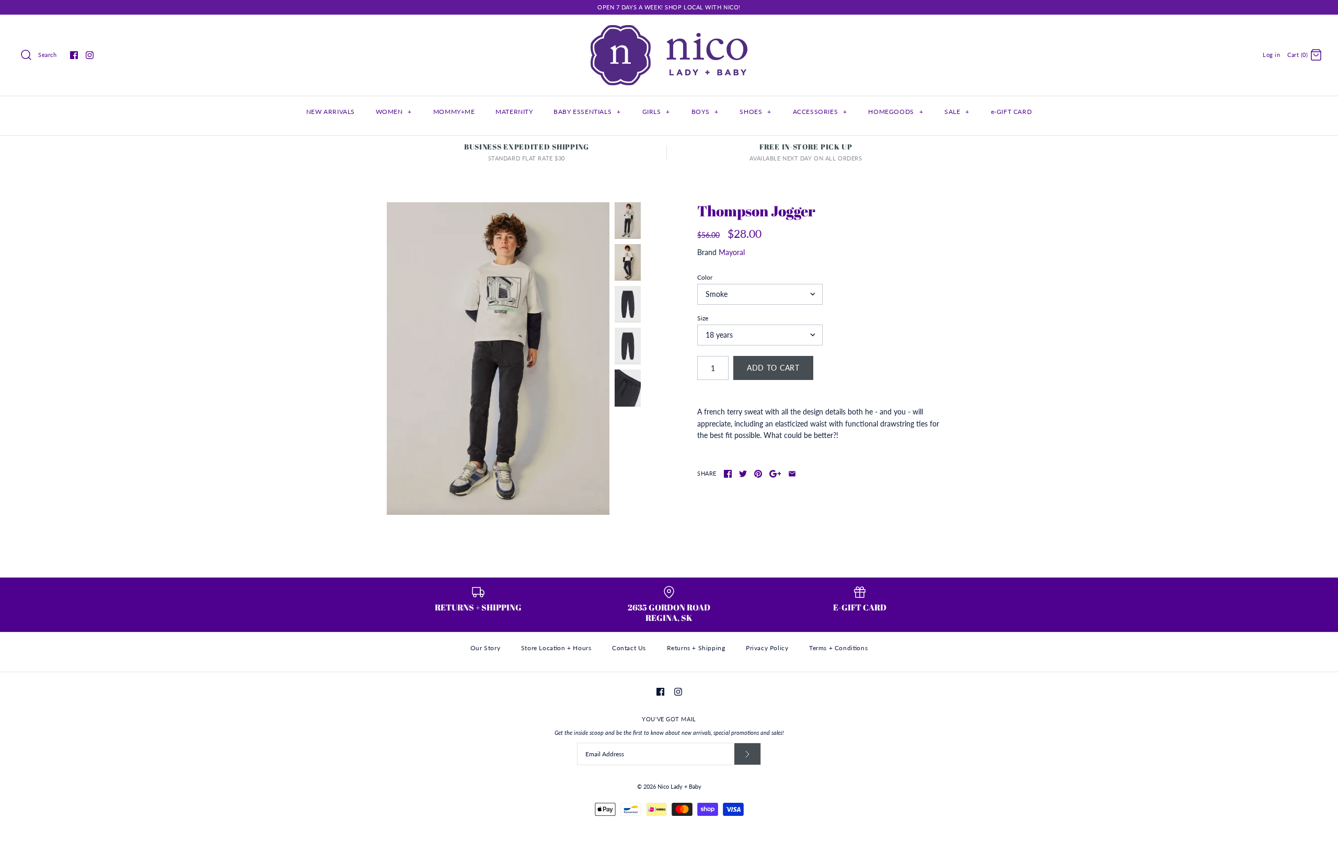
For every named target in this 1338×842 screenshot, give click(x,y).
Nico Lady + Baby (679, 786)
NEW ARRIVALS (330, 112)
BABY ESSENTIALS (586, 112)
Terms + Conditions (838, 648)
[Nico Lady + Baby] (669, 30)
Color (704, 277)
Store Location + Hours (556, 648)
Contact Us (629, 648)
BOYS (705, 112)
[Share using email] (792, 474)
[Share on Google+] (775, 474)
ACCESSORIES (820, 112)
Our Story (485, 648)
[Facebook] (74, 55)
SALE (957, 112)
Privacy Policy (767, 648)
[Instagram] (90, 55)
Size (702, 318)
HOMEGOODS (895, 112)
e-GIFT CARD (1011, 112)
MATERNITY (514, 112)
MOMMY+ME (454, 112)
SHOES (755, 112)
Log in (1271, 54)
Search (47, 54)
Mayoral (732, 252)
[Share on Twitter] (743, 474)
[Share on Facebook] (728, 474)
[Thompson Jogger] (498, 358)
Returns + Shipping (696, 648)
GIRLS (656, 112)
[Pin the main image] (758, 474)
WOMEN (394, 112)
